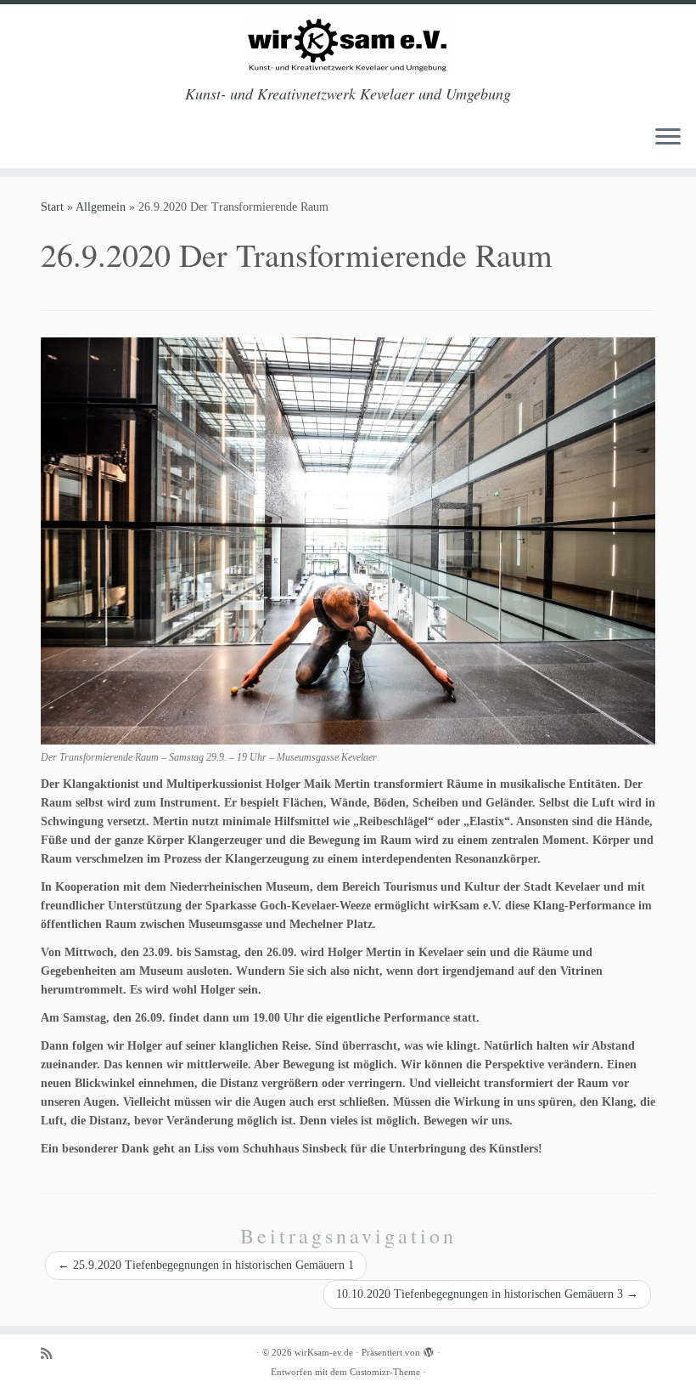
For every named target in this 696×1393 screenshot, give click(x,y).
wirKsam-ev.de (324, 1352)
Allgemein (101, 207)
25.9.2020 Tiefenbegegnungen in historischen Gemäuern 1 (206, 1265)
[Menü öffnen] (668, 137)
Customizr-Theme (385, 1372)
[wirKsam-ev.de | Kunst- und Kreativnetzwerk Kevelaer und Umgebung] (348, 44)
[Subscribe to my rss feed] (52, 1353)
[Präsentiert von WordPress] (429, 1350)
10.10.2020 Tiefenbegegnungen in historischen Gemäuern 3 (487, 1294)
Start (52, 207)
